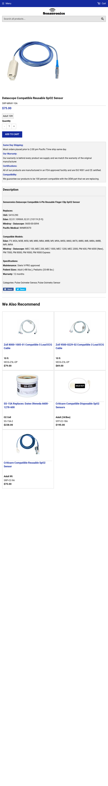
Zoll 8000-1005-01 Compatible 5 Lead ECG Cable (28, 346)
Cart (103, 3)
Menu (8, 3)
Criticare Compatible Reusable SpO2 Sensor (24, 464)
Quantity (6, 121)
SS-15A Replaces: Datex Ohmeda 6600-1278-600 (26, 405)
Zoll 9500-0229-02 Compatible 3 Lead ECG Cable (80, 346)
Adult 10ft (8, 116)
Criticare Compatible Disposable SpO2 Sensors (77, 405)
